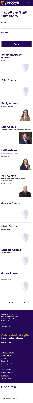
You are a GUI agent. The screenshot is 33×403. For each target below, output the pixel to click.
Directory (4, 358)
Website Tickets (6, 378)
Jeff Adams (8, 175)
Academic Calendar (7, 353)
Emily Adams (9, 103)
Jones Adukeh (10, 273)
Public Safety (5, 361)
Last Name (5, 32)
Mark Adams (9, 226)
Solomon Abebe (11, 54)
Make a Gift (6, 342)
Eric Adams (8, 126)
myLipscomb (5, 376)
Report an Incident (7, 367)
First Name (5, 23)
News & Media (6, 356)
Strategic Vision (6, 327)
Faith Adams (9, 150)
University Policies (7, 373)
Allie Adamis (9, 80)
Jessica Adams (10, 203)
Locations (4, 324)
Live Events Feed (6, 370)
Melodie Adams (11, 249)
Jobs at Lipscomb (6, 364)
